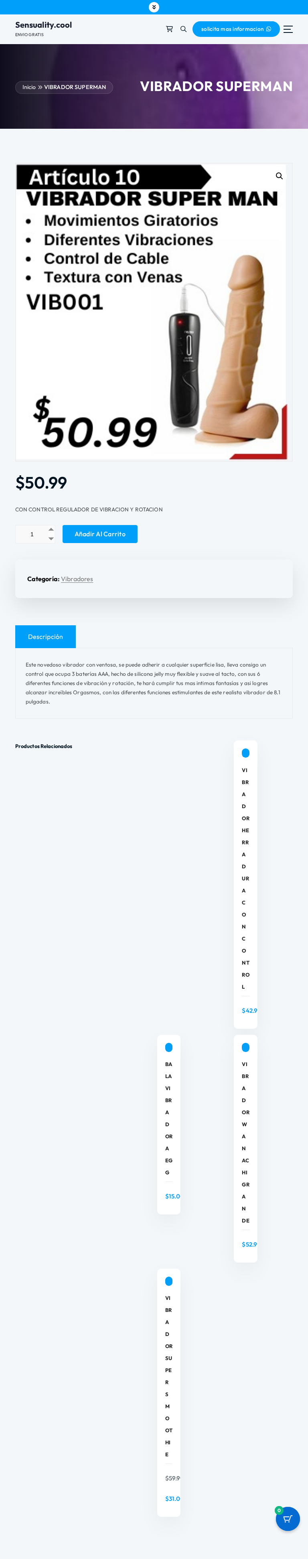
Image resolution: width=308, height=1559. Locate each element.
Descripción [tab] (45, 637)
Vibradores (77, 579)
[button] (279, 176)
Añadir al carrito (100, 534)
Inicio (29, 87)
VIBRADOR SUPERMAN (75, 87)
